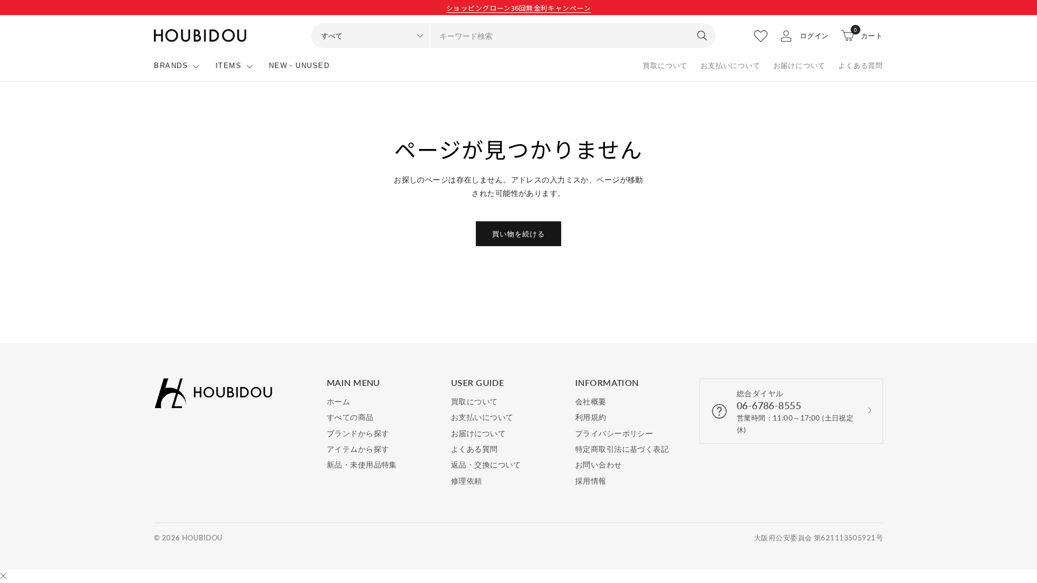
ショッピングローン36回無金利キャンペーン (518, 8)
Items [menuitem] (229, 66)
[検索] (702, 35)
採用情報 (591, 480)
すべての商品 (350, 417)
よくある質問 (860, 66)
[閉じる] (3, 576)
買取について (665, 66)
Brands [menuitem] (171, 66)
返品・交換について (486, 464)
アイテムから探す (358, 448)
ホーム (338, 401)
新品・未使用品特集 (362, 464)
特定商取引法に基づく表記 (622, 448)
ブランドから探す (358, 433)
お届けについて (799, 66)
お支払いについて (730, 66)
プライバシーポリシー (614, 433)
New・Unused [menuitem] (299, 66)
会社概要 (591, 401)
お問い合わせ (598, 464)
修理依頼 (466, 480)
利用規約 (591, 417)
